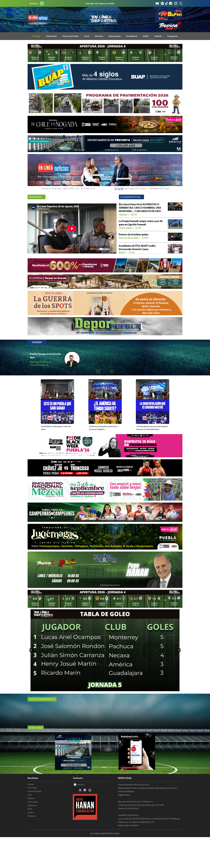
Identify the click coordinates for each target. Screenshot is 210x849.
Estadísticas (131, 36)
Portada (36, 36)
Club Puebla (51, 36)
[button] (31, 659)
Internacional (115, 36)
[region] (105, 659)
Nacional (99, 36)
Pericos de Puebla (70, 36)
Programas (172, 36)
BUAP (146, 36)
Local (86, 36)
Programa (35, 197)
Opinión (158, 36)
